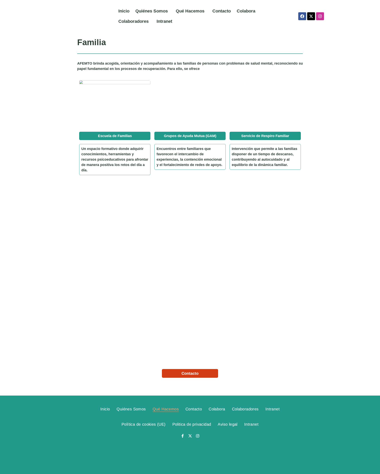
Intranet (164, 21)
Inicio (123, 11)
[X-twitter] (311, 16)
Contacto (221, 11)
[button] (152, 11)
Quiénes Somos (151, 11)
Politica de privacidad (191, 424)
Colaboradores (133, 21)
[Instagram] (320, 16)
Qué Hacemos (190, 11)
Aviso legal (227, 424)
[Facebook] (302, 16)
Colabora (246, 11)
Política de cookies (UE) (144, 424)
